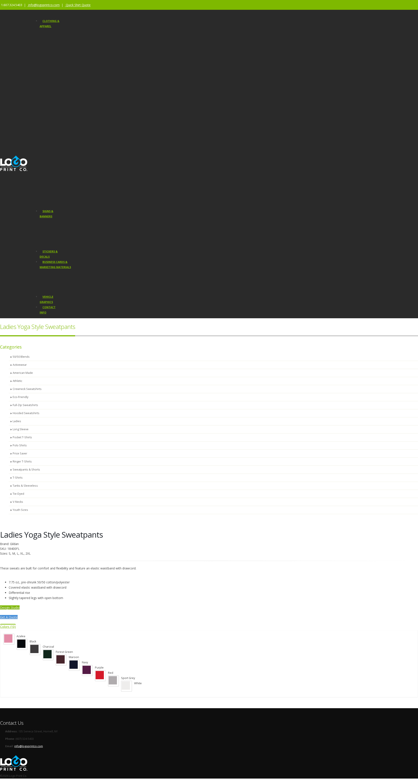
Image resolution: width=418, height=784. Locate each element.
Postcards (49, 278)
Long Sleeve (21, 429)
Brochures (49, 284)
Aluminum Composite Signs (60, 238)
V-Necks (52, 75)
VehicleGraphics (46, 299)
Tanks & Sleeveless (59, 107)
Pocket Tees (55, 114)
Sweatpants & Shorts (61, 127)
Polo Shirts (54, 133)
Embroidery (54, 179)
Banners (48, 222)
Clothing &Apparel (49, 23)
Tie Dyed (53, 160)
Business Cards (52, 273)
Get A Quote (9, 617)
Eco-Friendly (55, 147)
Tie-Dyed (18, 494)
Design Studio (56, 197)
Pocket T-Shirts (22, 437)
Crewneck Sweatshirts (61, 81)
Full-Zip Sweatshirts (60, 88)
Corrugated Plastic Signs (58, 244)
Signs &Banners (46, 213)
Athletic (52, 101)
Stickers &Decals (49, 254)
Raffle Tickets (51, 289)
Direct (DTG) (54, 186)
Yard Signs (49, 227)
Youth (51, 68)
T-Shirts (52, 42)
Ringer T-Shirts (22, 461)
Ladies (51, 62)
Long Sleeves (56, 49)
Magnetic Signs (52, 233)
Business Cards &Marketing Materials (55, 264)
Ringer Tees (55, 120)
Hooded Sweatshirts (60, 55)
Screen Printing (57, 172)
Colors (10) (8, 627)
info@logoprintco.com (28, 746)
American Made (57, 140)
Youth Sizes (20, 510)
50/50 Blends (55, 153)
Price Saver (63, 35)
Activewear (54, 94)
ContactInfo (48, 309)
